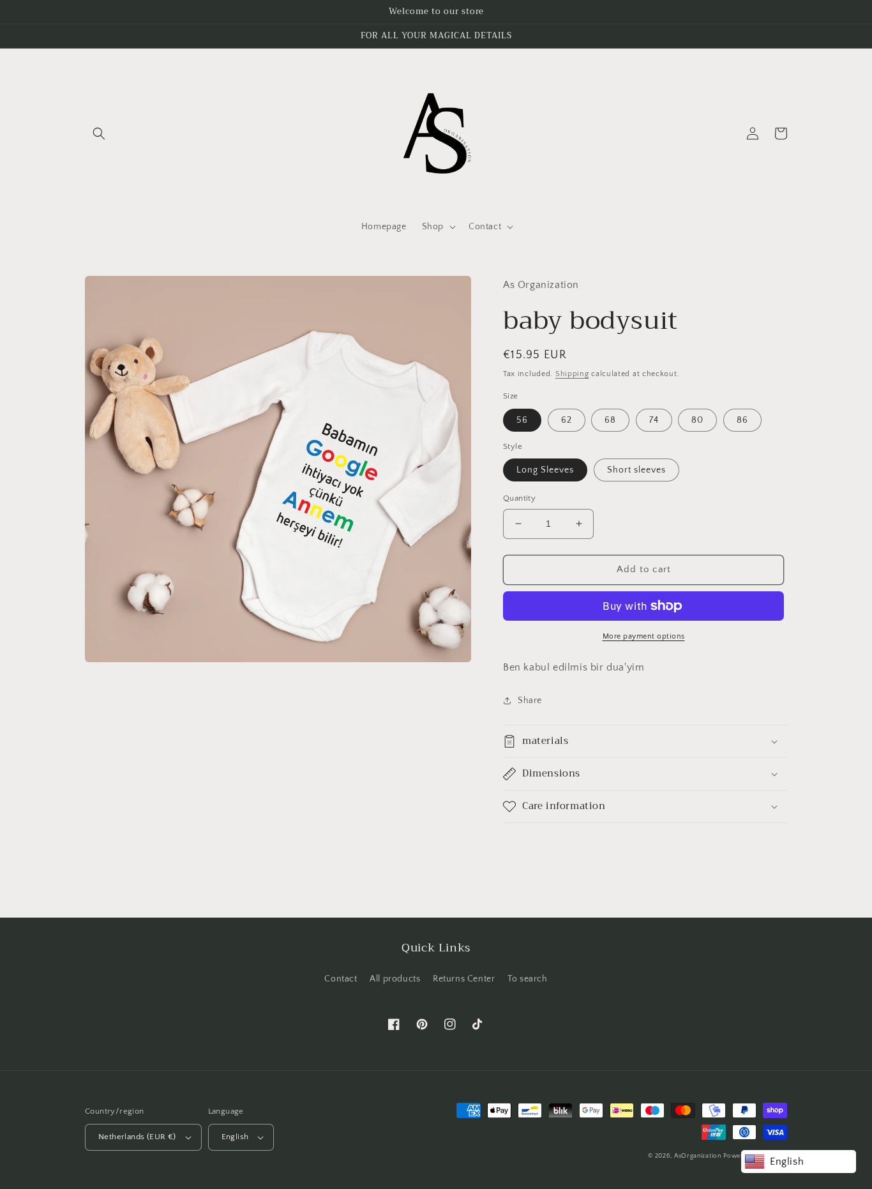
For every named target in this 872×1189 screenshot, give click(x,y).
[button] (99, 133)
